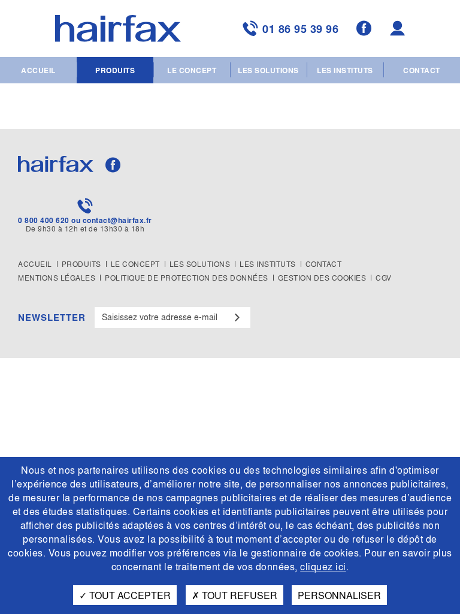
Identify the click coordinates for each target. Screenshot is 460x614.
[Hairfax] (118, 28)
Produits (115, 70)
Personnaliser (339, 595)
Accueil (38, 70)
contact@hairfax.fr (117, 220)
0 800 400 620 (43, 220)
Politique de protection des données (186, 277)
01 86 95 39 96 (300, 29)
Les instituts (345, 70)
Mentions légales (56, 277)
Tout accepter (129, 595)
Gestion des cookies (322, 277)
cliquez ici (323, 566)
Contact (421, 70)
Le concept (191, 70)
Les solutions (268, 70)
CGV (384, 277)
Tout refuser (238, 595)
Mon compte (399, 28)
